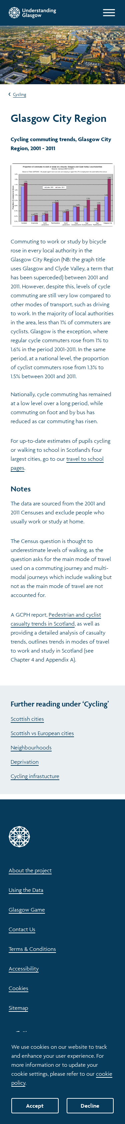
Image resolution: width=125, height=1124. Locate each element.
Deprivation (25, 761)
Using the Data (26, 890)
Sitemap (18, 1007)
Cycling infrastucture (35, 776)
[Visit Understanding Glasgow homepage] (32, 12)
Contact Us (22, 929)
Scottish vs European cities (42, 733)
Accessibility (24, 968)
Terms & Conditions (32, 949)
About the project (30, 870)
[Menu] (109, 12)
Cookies (18, 988)
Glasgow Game (27, 909)
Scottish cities (27, 718)
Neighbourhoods (31, 747)
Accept (35, 1105)
